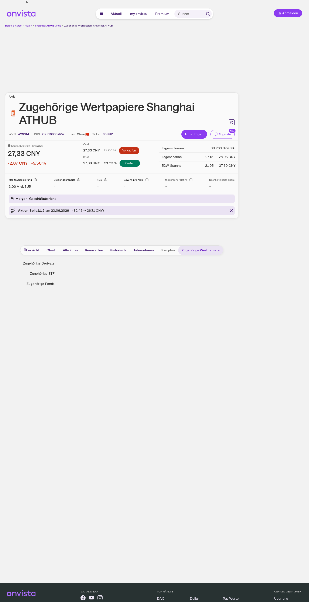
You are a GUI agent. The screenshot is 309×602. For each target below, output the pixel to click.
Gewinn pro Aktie (134, 180)
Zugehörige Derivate (39, 263)
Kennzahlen (94, 250)
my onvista (138, 13)
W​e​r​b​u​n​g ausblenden (158, 57)
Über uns (281, 598)
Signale (225, 134)
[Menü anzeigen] (101, 14)
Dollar (194, 598)
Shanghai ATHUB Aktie (48, 25)
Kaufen (129, 163)
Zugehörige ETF (42, 273)
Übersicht (31, 250)
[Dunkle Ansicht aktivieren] (27, 2)
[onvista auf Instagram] (100, 598)
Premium (162, 13)
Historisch (118, 250)
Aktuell (116, 13)
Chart (51, 250)
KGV (99, 180)
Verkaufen (129, 150)
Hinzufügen (194, 134)
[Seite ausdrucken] (232, 122)
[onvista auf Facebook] (83, 598)
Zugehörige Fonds (41, 283)
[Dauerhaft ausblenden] (231, 210)
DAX (160, 598)
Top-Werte (231, 598)
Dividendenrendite (64, 180)
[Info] (35, 179)
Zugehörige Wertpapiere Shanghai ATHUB (88, 25)
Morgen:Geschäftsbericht (36, 198)
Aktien (28, 25)
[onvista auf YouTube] (91, 598)
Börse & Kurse (13, 25)
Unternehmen (143, 250)
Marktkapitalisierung (20, 180)
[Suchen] (208, 13)
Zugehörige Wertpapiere (201, 250)
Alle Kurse (70, 250)
